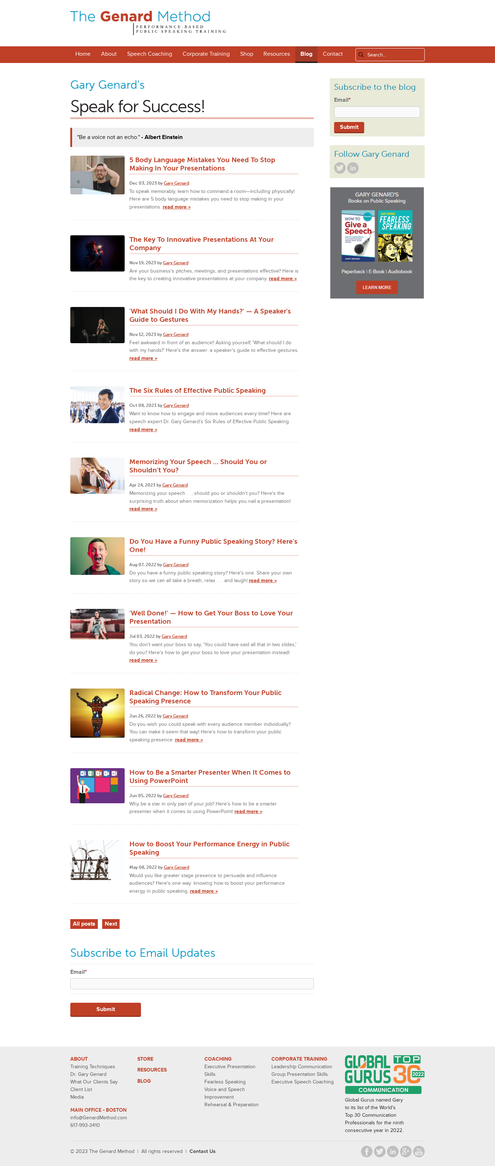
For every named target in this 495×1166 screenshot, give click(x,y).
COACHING (218, 1059)
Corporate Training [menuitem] (206, 54)
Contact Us (203, 1151)
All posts (84, 923)
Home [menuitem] (83, 54)
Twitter (340, 168)
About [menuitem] (109, 54)
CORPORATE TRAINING (299, 1059)
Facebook (367, 1151)
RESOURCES (152, 1070)
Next (111, 923)
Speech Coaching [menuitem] (149, 54)
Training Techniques (92, 1067)
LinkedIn (353, 168)
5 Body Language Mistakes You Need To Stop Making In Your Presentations (202, 164)
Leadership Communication (301, 1067)
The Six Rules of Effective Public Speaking (197, 390)
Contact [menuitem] (333, 54)
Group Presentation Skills (299, 1074)
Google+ (406, 1151)
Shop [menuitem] (246, 54)
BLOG (144, 1081)
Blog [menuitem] (306, 54)
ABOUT (79, 1059)
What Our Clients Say (94, 1082)
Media (77, 1097)
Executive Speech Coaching (302, 1082)
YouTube (419, 1151)
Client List (81, 1089)
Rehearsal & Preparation (231, 1105)
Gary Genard (176, 183)
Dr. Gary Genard (88, 1074)
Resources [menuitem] (276, 54)
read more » (177, 207)
